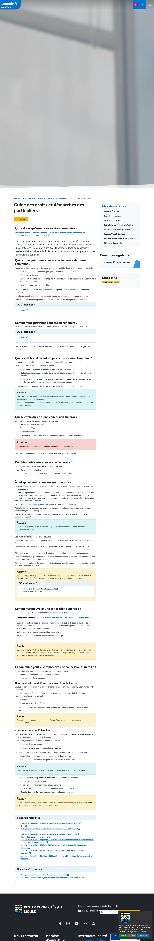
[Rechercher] (142, 4)
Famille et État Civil (111, 211)
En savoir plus (142, 935)
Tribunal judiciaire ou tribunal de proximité (39, 589)
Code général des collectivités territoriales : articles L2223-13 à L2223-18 (49, 829)
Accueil (17, 199)
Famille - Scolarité (40, 233)
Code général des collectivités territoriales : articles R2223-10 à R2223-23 (49, 834)
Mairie (23, 310)
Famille (105, 282)
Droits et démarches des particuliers (52, 199)
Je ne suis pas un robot (90, 911)
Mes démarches (29, 199)
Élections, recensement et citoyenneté (119, 238)
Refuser (132, 935)
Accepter (123, 935)
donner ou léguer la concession (41, 504)
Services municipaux (112, 220)
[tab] (27, 617)
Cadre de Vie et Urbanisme (114, 234)
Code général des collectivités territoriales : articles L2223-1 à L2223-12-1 (50, 823)
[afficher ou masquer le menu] (150, 4)
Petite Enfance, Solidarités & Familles (118, 225)
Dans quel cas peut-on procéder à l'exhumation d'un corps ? (44, 875)
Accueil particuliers (22, 233)
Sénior (117, 282)
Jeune (110, 282)
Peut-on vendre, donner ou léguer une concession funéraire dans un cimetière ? (51, 877)
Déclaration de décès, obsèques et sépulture (67, 233)
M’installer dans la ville (113, 243)
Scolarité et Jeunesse (112, 216)
